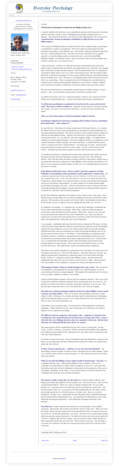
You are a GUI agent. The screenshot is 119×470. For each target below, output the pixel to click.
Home (10, 15)
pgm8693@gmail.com (18, 90)
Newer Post (45, 440)
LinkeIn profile (15, 99)
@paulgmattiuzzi (21, 95)
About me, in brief (17, 67)
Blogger (63, 458)
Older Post (104, 440)
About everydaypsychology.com (22, 69)
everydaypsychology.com (23, 20)
